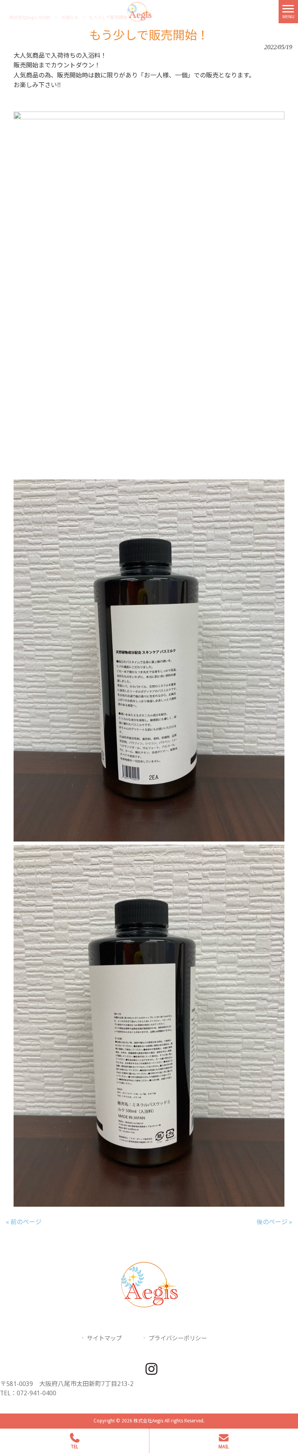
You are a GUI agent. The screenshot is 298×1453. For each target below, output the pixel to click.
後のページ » (274, 1222)
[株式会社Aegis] (139, 11)
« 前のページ (24, 1222)
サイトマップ (104, 1338)
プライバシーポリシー (178, 1338)
